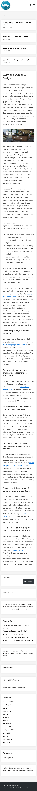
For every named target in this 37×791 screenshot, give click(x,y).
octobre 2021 (7, 711)
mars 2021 (6, 720)
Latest (3, 15)
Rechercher (7, 578)
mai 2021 (6, 714)
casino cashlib (8, 592)
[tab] (3, 15)
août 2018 (6, 742)
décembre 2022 (8, 702)
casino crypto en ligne (14, 770)
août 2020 (6, 733)
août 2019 (6, 736)
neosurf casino (17, 550)
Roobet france (8, 668)
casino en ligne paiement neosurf (15, 345)
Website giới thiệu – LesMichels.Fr (16, 36)
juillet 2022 (7, 705)
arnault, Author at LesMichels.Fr (15, 48)
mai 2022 (6, 708)
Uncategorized (8, 758)
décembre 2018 (8, 739)
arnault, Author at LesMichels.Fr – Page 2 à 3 (18, 640)
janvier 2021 (7, 724)
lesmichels (18, 785)
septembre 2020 (9, 730)
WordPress (13, 788)
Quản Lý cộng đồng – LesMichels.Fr (16, 60)
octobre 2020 (8, 727)
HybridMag (24, 788)
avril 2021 (6, 717)
